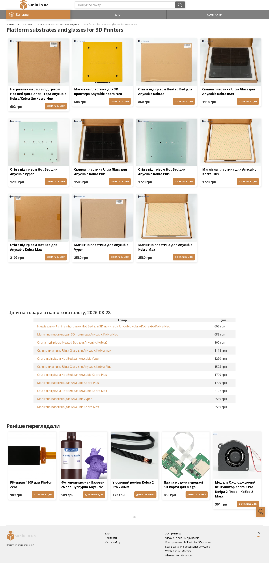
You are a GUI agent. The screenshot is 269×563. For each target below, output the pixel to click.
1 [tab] (134, 517)
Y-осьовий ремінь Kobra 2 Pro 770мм (133, 484)
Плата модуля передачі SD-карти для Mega (183, 484)
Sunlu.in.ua (38, 4)
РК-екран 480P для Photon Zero (31, 484)
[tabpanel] (32, 467)
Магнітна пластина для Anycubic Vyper (101, 247)
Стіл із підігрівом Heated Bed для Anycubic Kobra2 (165, 91)
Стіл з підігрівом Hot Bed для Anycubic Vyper (33, 171)
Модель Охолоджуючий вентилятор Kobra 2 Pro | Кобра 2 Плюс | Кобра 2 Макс (235, 489)
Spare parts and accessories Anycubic (58, 24)
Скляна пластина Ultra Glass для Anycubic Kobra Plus (100, 171)
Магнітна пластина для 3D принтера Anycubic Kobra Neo (98, 91)
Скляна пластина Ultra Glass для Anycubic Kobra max (228, 91)
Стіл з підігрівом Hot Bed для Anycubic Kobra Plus (162, 171)
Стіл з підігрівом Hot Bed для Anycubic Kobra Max (33, 247)
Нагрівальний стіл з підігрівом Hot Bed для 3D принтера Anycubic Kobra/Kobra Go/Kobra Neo (38, 94)
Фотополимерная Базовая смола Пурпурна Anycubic (82, 484)
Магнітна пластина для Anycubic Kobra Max (165, 247)
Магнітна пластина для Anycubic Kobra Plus (229, 171)
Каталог (28, 24)
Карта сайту (112, 542)
